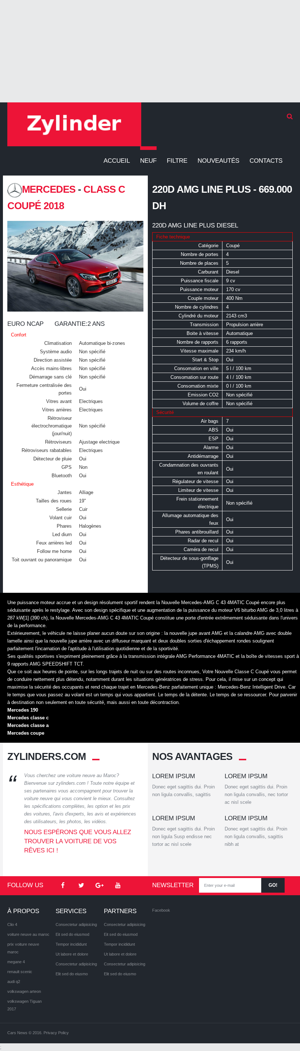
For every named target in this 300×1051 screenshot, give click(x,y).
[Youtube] (118, 885)
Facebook (161, 910)
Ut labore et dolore (72, 954)
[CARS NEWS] (74, 124)
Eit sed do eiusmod (72, 934)
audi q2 (13, 981)
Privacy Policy (56, 1033)
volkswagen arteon (24, 991)
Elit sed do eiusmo (72, 974)
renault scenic (19, 971)
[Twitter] (81, 885)
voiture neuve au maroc (28, 934)
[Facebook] (63, 885)
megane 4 (16, 962)
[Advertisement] (150, 51)
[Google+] (99, 885)
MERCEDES (48, 189)
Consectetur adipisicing (76, 924)
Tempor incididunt (71, 944)
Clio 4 (12, 924)
